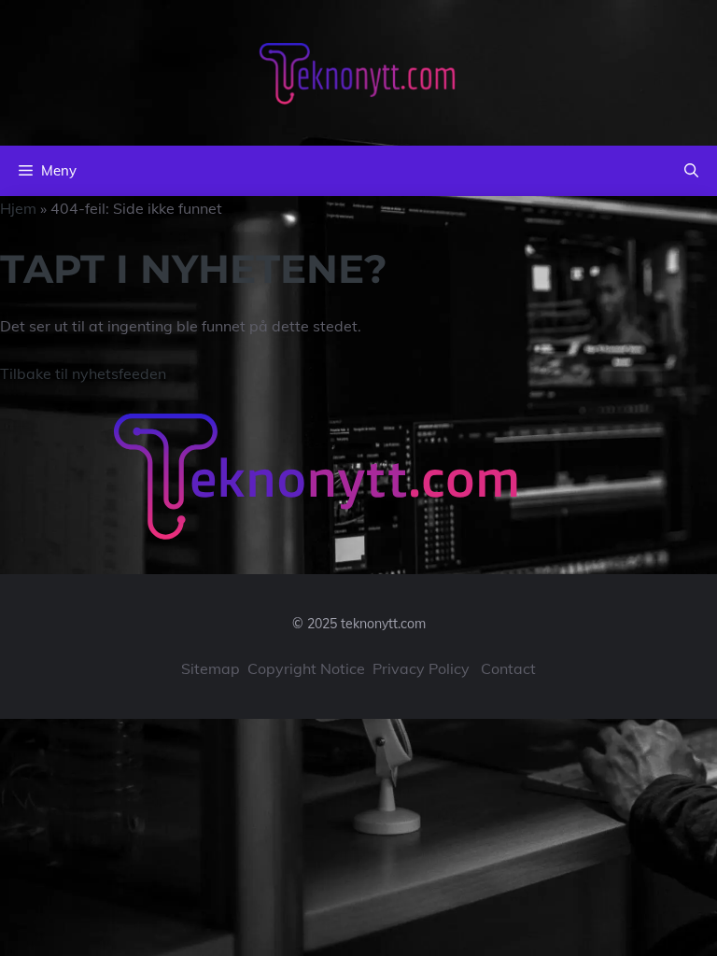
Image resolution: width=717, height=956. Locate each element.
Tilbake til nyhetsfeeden (83, 373)
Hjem (18, 208)
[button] (691, 171)
